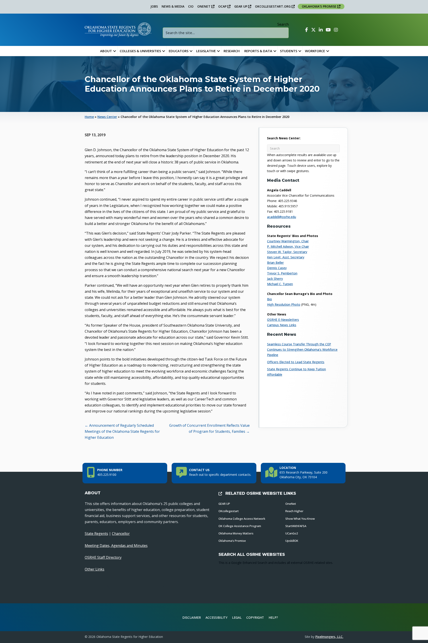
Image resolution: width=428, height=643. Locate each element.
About (106, 51)
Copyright (255, 617)
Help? (273, 617)
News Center (107, 117)
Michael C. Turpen (280, 284)
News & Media (173, 6)
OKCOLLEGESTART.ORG (273, 6)
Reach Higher (294, 511)
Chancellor (121, 533)
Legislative (206, 51)
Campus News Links (281, 325)
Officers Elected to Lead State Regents (295, 362)
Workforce (315, 51)
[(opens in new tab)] (328, 616)
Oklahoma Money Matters (235, 533)
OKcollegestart (228, 511)
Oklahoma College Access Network (241, 519)
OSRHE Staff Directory (103, 557)
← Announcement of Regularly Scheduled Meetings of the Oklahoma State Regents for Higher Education (122, 431)
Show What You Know (300, 519)
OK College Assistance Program (239, 526)
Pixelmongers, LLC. (329, 637)
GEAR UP (241, 6)
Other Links (94, 569)
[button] (114, 51)
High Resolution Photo (283, 304)
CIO (190, 6)
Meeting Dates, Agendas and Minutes (116, 545)
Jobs (154, 6)
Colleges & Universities (140, 51)
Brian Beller (275, 262)
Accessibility (216, 617)
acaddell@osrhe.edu (281, 217)
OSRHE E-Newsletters (283, 319)
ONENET (204, 6)
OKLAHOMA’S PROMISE (319, 6)
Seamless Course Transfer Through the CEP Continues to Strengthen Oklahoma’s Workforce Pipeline (302, 349)
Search (283, 24)
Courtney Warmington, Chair (288, 241)
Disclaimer (191, 617)
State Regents (96, 533)
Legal (237, 617)
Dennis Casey (277, 268)
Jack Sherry (275, 278)
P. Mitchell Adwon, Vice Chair (288, 246)
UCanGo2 (291, 533)
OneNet (290, 504)
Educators (178, 51)
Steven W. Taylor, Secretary (287, 252)
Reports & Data (258, 51)
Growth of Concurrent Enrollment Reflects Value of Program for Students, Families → (209, 428)
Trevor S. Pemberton (282, 273)
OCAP (222, 6)
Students (288, 51)
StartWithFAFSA (295, 526)
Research (232, 51)
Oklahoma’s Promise (232, 541)
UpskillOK (291, 541)
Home (89, 117)
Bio (269, 299)
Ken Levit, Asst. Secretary (285, 257)
